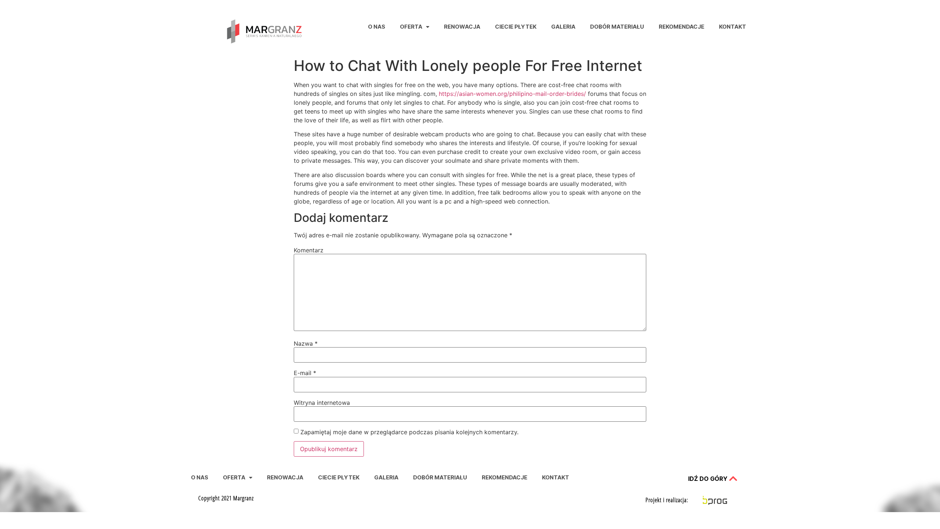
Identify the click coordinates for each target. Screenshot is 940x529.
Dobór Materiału (617, 26)
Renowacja (462, 26)
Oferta (411, 26)
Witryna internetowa (322, 403)
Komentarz (308, 250)
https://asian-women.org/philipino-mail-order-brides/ (512, 93)
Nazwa (306, 343)
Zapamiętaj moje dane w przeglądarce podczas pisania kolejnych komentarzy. (409, 432)
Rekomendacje (681, 26)
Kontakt (732, 26)
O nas (376, 26)
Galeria (563, 26)
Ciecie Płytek (515, 26)
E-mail (305, 373)
